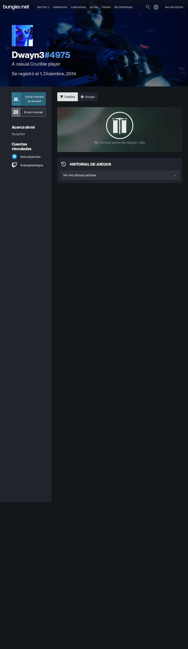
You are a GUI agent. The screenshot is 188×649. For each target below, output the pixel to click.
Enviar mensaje (33, 112)
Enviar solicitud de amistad (34, 99)
